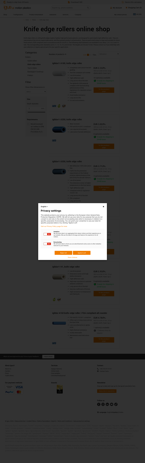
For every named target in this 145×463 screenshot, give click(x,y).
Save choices (72, 257)
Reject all (63, 253)
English (43, 206)
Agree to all (82, 253)
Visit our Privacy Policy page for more (54, 226)
